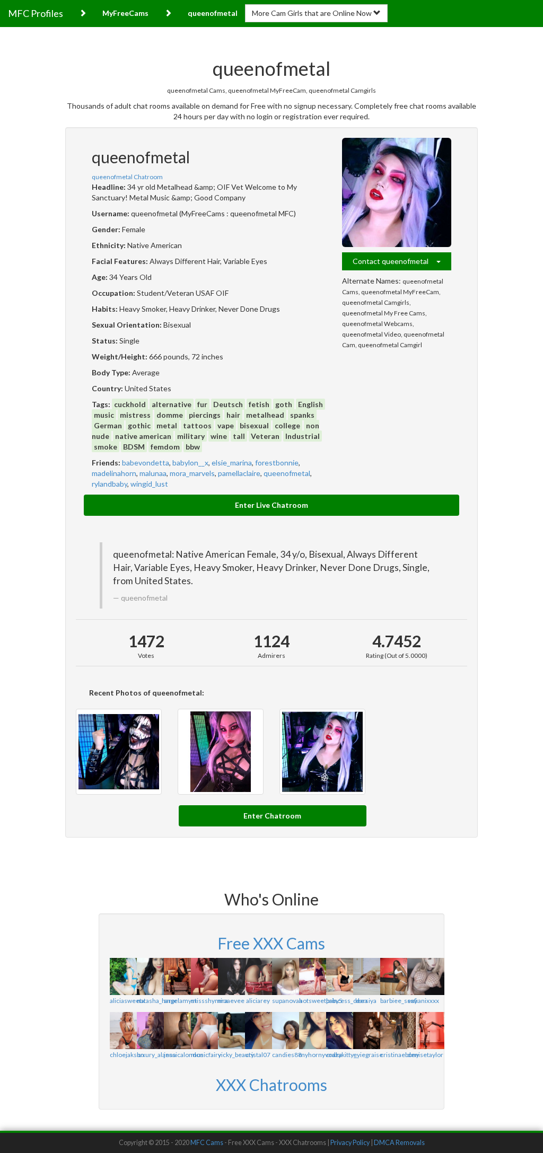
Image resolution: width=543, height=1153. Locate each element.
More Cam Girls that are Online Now (312, 12)
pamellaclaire (239, 473)
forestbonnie (277, 462)
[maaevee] (231, 976)
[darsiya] (366, 976)
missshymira (209, 1001)
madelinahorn (114, 473)
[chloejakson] (123, 1030)
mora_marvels (192, 473)
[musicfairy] (204, 1030)
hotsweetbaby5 (321, 1001)
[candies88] (285, 1030)
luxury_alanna (156, 1055)
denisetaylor (425, 1055)
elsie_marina (232, 462)
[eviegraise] (366, 1030)
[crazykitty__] (339, 1030)
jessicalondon (184, 1055)
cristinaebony (399, 1055)
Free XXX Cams (271, 943)
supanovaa (287, 1001)
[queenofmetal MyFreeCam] (322, 752)
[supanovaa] (285, 976)
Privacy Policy (350, 1143)
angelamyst (180, 1001)
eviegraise (368, 1055)
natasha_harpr (157, 1001)
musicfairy (206, 1055)
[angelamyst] (177, 976)
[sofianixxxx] (420, 976)
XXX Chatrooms (271, 1084)
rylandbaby (109, 483)
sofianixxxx (423, 1001)
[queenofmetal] (396, 192)
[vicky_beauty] (231, 1030)
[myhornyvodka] (312, 1030)
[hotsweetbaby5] (312, 976)
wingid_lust (149, 483)
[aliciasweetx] (123, 976)
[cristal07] (258, 1030)
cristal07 (258, 1055)
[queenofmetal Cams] (221, 752)
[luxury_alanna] (150, 1030)
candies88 (287, 1055)
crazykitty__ (342, 1055)
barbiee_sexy (398, 1001)
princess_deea (346, 1001)
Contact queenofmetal (394, 261)
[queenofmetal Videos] (119, 752)
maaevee (231, 1001)
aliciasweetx (127, 1001)
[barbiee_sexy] (393, 976)
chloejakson (127, 1055)
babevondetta (145, 462)
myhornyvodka (320, 1055)
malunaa (153, 473)
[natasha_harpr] (150, 976)
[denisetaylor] (420, 1030)
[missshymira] (204, 976)
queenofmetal (287, 473)
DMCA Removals (399, 1143)
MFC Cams (206, 1143)
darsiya (366, 1001)
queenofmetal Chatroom (127, 177)
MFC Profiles (35, 13)
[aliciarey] (258, 976)
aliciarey (258, 1001)
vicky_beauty (236, 1055)
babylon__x (190, 462)
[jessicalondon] (177, 1030)
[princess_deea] (339, 976)
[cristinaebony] (393, 1030)
